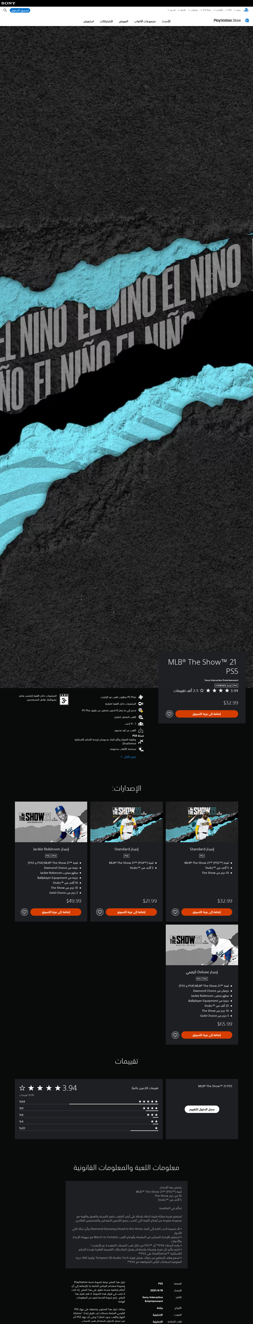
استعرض (89, 21)
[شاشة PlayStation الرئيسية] (246, 10)
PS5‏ (230, 10)
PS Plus (207, 10)
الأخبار (183, 10)
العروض (123, 21)
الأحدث (166, 21)
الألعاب (219, 10)
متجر (239, 10)
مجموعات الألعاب (145, 21)
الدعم (172, 10)
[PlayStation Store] (232, 20)
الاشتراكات (106, 21)
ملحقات (194, 10)
